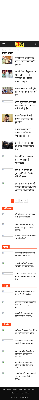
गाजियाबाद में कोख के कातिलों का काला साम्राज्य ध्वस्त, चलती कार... (25, 305)
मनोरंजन (12, 393)
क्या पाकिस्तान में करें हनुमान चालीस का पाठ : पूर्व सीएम (24, 119)
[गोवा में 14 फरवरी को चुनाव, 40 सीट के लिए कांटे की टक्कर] (7, 172)
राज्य (10, 50)
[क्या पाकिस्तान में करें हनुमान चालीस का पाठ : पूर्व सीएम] (7, 118)
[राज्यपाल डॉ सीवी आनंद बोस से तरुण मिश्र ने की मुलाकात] (7, 60)
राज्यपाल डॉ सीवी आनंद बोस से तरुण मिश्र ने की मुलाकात (25, 61)
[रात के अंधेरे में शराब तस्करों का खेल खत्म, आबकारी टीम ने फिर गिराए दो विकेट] (7, 255)
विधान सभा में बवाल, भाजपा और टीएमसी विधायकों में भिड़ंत (23, 132)
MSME (20, 390)
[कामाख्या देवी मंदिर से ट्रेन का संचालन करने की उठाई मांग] (7, 90)
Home (4, 50)
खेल (17, 393)
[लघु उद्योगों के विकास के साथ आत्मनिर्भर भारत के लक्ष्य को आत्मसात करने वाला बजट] (7, 343)
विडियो (27, 393)
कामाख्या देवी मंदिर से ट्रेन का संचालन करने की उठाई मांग (26, 91)
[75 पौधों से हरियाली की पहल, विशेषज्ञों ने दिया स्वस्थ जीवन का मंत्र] (7, 266)
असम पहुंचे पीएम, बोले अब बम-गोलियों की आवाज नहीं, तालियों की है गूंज (26, 105)
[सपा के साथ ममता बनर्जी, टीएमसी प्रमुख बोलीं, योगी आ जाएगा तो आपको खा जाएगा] (7, 186)
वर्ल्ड (33, 390)
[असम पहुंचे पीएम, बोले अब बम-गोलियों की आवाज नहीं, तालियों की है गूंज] (7, 104)
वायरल (21, 393)
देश (25, 390)
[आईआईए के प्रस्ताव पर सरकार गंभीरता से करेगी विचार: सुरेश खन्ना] (7, 365)
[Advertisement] (19, 20)
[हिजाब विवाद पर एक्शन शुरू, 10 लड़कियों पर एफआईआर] (7, 158)
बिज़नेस (14, 390)
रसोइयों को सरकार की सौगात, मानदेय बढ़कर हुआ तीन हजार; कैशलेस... (24, 227)
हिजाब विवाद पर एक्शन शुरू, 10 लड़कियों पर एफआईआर (24, 159)
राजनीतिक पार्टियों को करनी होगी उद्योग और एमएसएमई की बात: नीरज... (25, 376)
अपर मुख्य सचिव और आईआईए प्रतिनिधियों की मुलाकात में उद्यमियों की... (24, 354)
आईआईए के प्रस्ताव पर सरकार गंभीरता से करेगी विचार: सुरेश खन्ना (25, 365)
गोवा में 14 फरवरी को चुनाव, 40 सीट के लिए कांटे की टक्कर (24, 173)
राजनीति (9, 390)
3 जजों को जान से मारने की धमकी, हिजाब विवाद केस (24, 146)
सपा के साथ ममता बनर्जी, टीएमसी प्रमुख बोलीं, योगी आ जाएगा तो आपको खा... (25, 187)
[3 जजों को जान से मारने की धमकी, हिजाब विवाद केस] (7, 145)
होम (4, 390)
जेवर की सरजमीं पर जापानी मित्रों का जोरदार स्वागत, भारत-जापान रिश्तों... (25, 276)
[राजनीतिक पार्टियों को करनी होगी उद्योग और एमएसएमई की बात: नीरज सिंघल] (7, 376)
